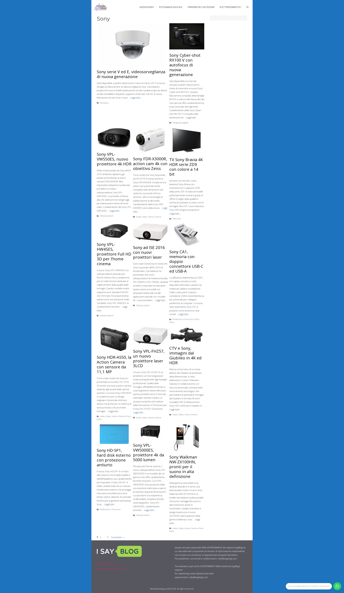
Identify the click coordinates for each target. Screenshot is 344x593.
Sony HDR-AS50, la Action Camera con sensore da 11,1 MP (114, 364)
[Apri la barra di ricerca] (247, 7)
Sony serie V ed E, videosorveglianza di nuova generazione (131, 74)
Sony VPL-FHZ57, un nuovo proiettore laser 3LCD (148, 358)
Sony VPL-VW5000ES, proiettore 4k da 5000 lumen (148, 452)
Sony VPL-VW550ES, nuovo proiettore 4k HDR (114, 159)
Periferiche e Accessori (201, 7)
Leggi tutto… (136, 97)
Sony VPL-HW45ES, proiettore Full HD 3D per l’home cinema (114, 254)
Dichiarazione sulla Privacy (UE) (112, 568)
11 (108, 537)
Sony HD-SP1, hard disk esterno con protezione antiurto (114, 458)
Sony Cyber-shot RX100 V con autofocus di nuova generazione (184, 64)
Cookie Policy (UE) (106, 563)
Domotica (104, 103)
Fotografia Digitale (170, 7)
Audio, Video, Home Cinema (148, 216)
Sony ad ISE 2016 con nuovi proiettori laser (149, 252)
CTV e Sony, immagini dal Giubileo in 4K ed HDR (185, 355)
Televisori (176, 218)
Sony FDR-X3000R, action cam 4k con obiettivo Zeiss (150, 163)
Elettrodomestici (230, 7)
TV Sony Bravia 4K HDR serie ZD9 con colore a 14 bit (186, 167)
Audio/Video (147, 7)
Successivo (118, 537)
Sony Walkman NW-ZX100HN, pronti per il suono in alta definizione (183, 466)
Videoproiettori (107, 216)
